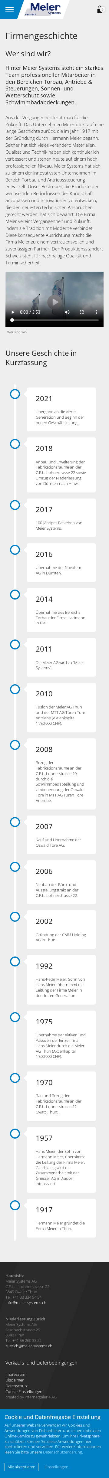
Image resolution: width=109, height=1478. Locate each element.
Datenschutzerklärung (62, 1452)
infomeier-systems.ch (25, 1302)
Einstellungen (56, 1467)
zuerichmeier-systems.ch (28, 1346)
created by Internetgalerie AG (31, 1397)
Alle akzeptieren (21, 1467)
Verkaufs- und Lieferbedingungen (41, 1362)
